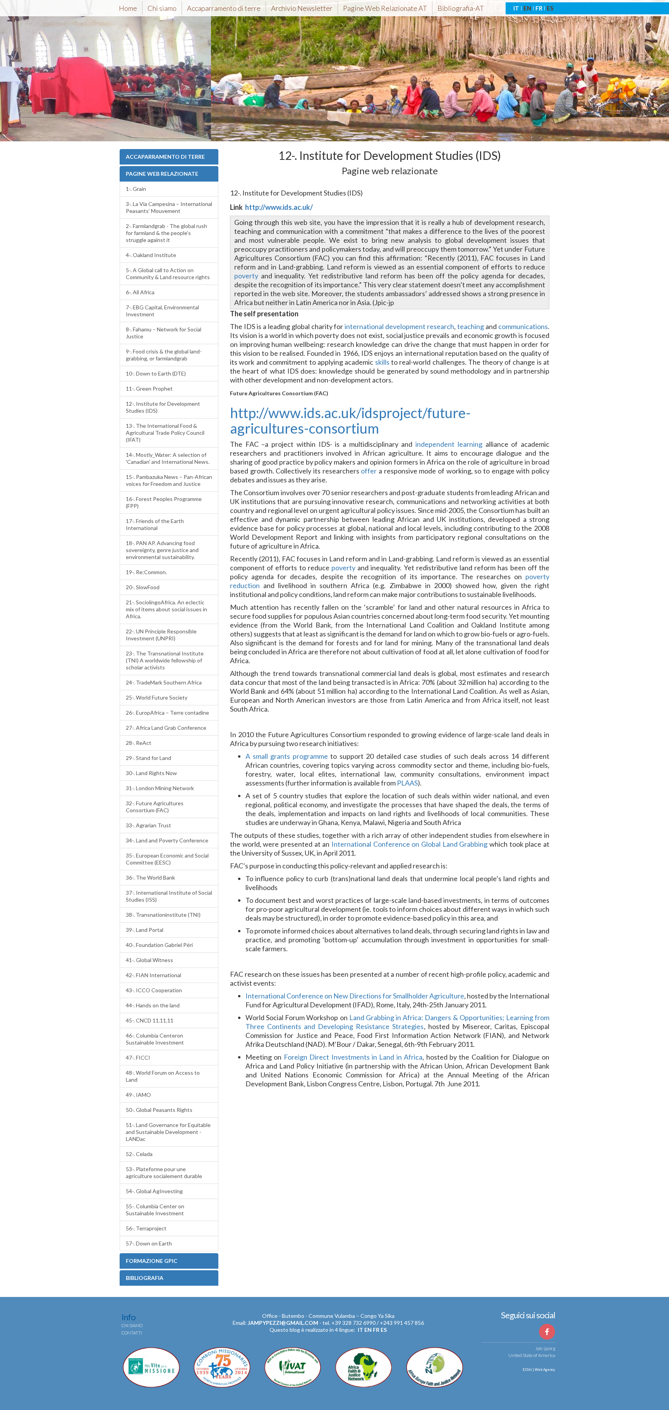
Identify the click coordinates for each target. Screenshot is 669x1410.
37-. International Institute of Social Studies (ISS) (169, 896)
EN (527, 8)
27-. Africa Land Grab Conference (166, 727)
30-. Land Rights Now (151, 773)
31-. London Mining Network (160, 788)
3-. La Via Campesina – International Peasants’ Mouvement (169, 207)
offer (369, 471)
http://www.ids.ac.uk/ (279, 207)
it (360, 1329)
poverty (246, 275)
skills (382, 362)
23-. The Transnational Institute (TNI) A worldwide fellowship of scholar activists (165, 660)
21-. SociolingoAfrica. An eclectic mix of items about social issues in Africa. (166, 609)
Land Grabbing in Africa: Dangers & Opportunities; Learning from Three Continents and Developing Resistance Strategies (397, 1022)
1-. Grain (136, 188)
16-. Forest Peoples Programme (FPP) (164, 502)
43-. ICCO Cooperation (154, 990)
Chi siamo (162, 8)
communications (523, 326)
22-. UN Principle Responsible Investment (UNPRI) (161, 635)
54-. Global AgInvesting (154, 1191)
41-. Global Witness (149, 960)
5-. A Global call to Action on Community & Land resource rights (168, 273)
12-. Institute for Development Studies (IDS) (163, 407)
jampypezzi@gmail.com (283, 1322)
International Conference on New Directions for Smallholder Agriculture (354, 995)
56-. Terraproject (146, 1228)
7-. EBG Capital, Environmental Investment (162, 310)
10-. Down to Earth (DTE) (156, 373)
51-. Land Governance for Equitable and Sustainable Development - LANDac (168, 1132)
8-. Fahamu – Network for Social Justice (163, 333)
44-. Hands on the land (153, 1005)
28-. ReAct (138, 742)
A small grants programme (286, 756)
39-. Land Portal (144, 929)
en (368, 1329)
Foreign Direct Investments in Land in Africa (353, 1057)
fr (376, 1329)
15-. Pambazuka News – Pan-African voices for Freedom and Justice (169, 480)
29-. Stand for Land (148, 758)
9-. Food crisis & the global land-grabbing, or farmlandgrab (164, 355)
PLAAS (407, 783)
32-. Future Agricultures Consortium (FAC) (155, 806)
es (384, 1329)
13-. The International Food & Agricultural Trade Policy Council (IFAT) (165, 432)
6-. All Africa (140, 292)
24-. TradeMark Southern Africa (164, 682)
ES (550, 8)
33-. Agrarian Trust (148, 825)
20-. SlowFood (143, 587)
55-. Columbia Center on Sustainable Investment (155, 1209)
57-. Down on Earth (149, 1243)
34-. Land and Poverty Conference (167, 840)
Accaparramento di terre (224, 8)
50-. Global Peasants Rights (159, 1109)
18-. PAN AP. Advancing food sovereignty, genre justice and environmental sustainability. (162, 550)
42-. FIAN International (153, 975)
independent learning (448, 444)
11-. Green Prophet (149, 388)
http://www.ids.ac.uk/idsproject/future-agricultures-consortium (350, 420)
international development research (399, 326)
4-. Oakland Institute (151, 255)
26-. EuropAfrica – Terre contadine (167, 712)
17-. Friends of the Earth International (155, 524)
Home (128, 8)
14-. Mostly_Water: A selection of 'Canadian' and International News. (167, 458)
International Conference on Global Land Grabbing (409, 844)
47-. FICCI (138, 1057)
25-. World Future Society (156, 697)
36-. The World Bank (150, 877)
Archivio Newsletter (302, 8)
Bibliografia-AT (460, 8)
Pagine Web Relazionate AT (385, 8)
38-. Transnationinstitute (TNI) (163, 914)
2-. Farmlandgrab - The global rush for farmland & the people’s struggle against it (166, 233)
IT (516, 8)
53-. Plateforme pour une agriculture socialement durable (164, 1172)
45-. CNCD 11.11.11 (149, 1020)
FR (538, 8)
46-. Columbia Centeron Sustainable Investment (155, 1039)
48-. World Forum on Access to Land (163, 1076)
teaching (471, 326)
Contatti (132, 1332)
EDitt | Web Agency (538, 1369)
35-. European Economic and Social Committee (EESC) (167, 859)
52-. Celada (139, 1154)
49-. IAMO (138, 1094)
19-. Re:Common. (146, 572)
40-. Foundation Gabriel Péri (159, 945)
